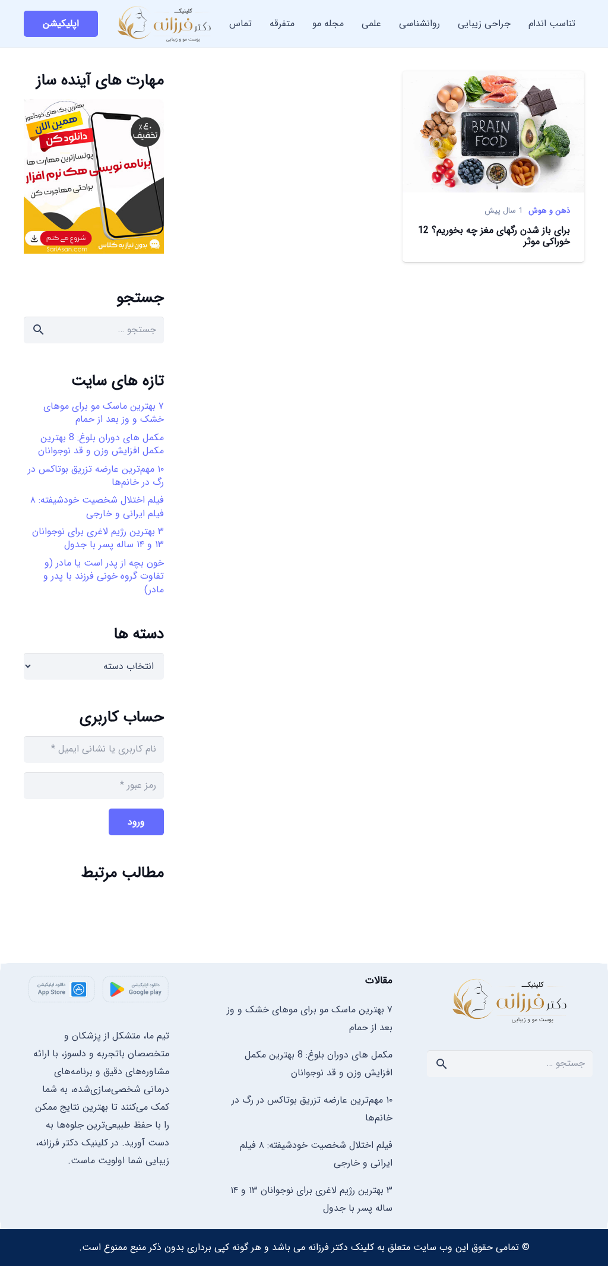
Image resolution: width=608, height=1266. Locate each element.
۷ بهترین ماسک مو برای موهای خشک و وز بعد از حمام (103, 413)
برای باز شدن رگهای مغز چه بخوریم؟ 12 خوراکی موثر (494, 236)
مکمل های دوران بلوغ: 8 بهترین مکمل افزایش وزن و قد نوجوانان (101, 444)
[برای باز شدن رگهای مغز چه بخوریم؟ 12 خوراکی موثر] (493, 79)
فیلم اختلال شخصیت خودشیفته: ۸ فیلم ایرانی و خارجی (97, 506)
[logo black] (164, 24)
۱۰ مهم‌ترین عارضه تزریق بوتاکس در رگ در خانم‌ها (96, 476)
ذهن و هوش (549, 211)
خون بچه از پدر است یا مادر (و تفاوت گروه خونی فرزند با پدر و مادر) (103, 576)
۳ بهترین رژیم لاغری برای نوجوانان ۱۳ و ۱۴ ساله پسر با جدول (98, 538)
